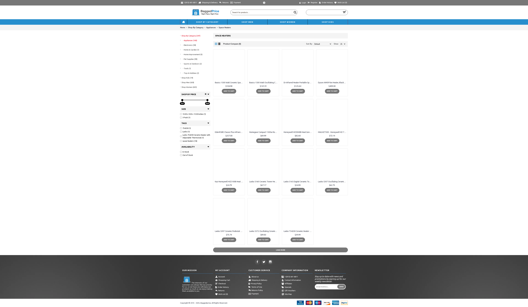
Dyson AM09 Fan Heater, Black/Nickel (332, 82)
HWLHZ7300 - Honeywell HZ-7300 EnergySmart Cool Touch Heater (332, 132)
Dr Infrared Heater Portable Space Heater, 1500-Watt (298, 82)
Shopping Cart (224, 280)
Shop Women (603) (189, 87)
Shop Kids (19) (187, 78)
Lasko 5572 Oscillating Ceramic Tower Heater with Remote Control (263, 231)
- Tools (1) (186, 68)
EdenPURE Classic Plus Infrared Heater (229, 132)
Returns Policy (257, 290)
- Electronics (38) (189, 45)
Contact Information (293, 280)
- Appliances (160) (189, 40)
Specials (288, 287)
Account (221, 277)
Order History (223, 287)
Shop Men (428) (188, 82)
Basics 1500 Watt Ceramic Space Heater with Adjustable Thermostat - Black (229, 82)
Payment (255, 294)
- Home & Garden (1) (190, 50)
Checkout (222, 283)
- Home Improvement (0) (192, 54)
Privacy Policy (256, 283)
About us (255, 277)
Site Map (288, 294)
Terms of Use (256, 287)
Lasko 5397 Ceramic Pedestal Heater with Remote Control (229, 231)
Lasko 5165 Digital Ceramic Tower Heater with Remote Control (298, 181)
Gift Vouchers (290, 290)
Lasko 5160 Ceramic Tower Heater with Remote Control (263, 181)
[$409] (207, 100)
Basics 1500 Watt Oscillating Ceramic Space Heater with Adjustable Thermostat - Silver (263, 82)
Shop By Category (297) (191, 36)
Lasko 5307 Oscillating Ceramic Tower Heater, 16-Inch (332, 181)
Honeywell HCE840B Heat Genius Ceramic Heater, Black (298, 132)
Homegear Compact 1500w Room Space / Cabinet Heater (263, 132)
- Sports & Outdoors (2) (192, 64)
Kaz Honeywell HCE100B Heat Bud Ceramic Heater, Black (229, 181)
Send (341, 286)
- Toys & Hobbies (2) (190, 73)
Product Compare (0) (232, 44)
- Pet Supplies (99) (189, 59)
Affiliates (288, 283)
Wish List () (223, 294)
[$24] (182, 100)
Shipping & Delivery (259, 280)
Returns (221, 290)
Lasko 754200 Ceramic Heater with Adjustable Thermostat (298, 231)
